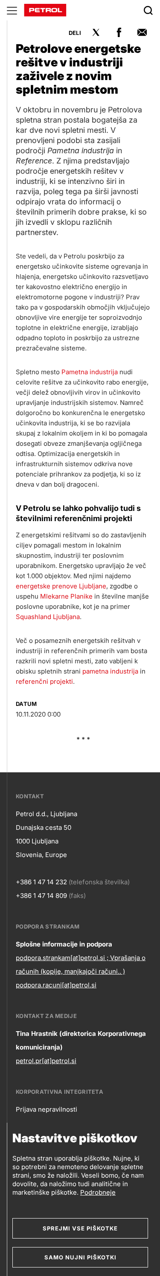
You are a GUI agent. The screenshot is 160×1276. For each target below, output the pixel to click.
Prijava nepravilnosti (46, 1109)
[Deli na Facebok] (119, 32)
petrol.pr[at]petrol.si (46, 1061)
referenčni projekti (44, 681)
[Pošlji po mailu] (142, 32)
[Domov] (45, 10)
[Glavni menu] (11, 10)
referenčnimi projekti (93, 518)
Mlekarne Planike (66, 596)
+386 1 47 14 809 (41, 896)
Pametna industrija (89, 372)
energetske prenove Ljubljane (61, 586)
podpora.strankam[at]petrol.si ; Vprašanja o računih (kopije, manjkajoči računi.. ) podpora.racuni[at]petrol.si (80, 971)
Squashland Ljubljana (48, 617)
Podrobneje (98, 1192)
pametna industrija (110, 671)
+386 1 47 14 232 (41, 882)
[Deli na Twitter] (96, 32)
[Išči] (148, 10)
